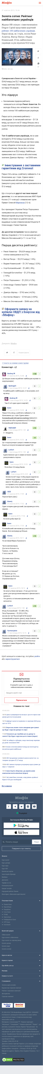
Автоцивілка (6, 993)
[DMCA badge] (21, 1060)
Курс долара (6, 863)
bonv (9, 408)
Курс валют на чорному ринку (11, 940)
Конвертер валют (7, 885)
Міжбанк (4, 877)
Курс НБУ (5, 868)
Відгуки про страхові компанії (11, 988)
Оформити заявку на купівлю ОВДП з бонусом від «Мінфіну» (21, 312)
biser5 (9, 501)
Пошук (36, 842)
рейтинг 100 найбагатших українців (18, 31)
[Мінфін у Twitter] (21, 806)
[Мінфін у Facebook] (8, 806)
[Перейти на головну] (7, 2)
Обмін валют (6, 935)
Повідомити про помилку (21, 848)
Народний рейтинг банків (10, 891)
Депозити (5, 880)
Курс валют (5, 860)
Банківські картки (7, 871)
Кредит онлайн (7, 888)
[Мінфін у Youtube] (34, 806)
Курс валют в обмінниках (10, 937)
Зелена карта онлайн (9, 985)
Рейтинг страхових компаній (11, 991)
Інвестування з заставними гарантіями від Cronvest (21, 167)
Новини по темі (21, 706)
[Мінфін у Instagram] (28, 806)
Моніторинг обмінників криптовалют (13, 894)
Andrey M (11, 373)
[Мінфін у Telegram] (15, 806)
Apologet (12, 386)
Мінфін (14, 343)
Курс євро (5, 866)
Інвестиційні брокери (8, 874)
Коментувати (24, 353)
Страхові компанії (7, 996)
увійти (37, 656)
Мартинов (20, 202)
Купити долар (6, 943)
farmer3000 (12, 631)
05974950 (12, 428)
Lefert (11, 450)
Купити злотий (6, 949)
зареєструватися (12, 659)
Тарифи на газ (6, 883)
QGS (9, 492)
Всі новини (7, 786)
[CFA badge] (31, 1006)
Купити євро (6, 946)
